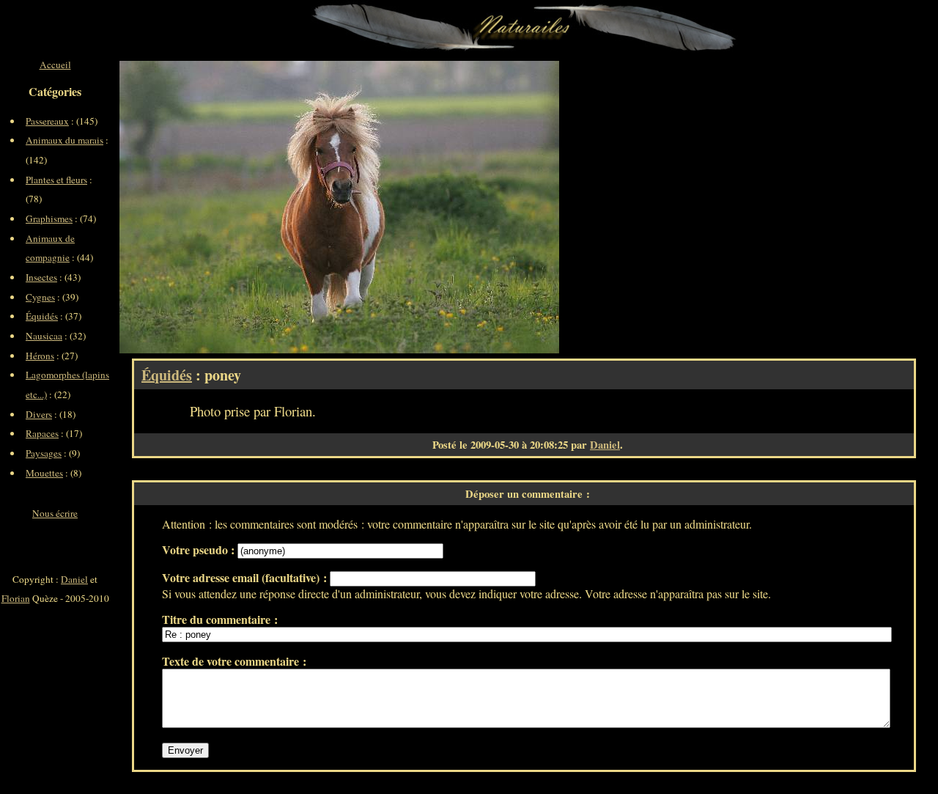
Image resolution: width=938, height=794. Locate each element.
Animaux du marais (64, 140)
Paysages (44, 453)
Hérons (40, 355)
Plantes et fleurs (56, 179)
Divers (39, 414)
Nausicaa (44, 335)
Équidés (166, 375)
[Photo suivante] (449, 207)
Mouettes (44, 472)
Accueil (55, 64)
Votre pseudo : (199, 549)
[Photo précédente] (229, 207)
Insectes (41, 277)
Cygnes (40, 297)
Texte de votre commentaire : (234, 661)
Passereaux (47, 121)
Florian (15, 598)
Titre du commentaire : (220, 619)
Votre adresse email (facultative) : (246, 577)
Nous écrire (55, 513)
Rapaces (42, 433)
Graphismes (49, 218)
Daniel (605, 444)
